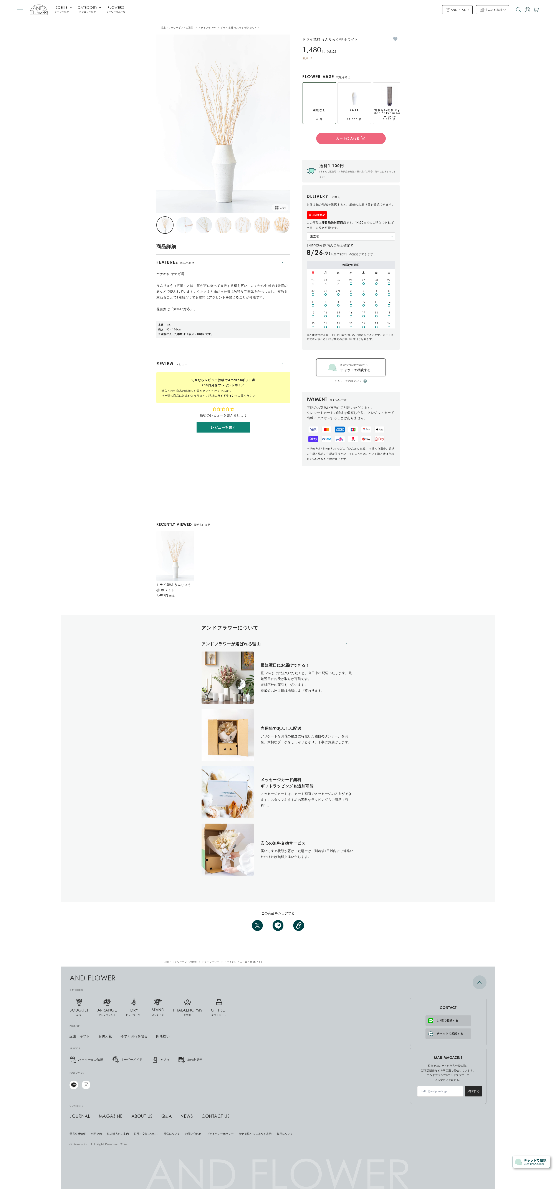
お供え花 (105, 1036)
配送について (172, 1133)
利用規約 (96, 1133)
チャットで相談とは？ (348, 381)
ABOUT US (142, 1116)
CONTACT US (216, 1116)
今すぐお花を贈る (134, 1036)
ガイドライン (226, 395)
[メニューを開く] (20, 9)
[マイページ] (527, 9)
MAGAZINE (111, 1116)
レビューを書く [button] (223, 427)
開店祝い (163, 1036)
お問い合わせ (193, 1133)
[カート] (536, 9)
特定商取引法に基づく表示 (255, 1133)
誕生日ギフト (80, 1036)
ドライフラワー (207, 27)
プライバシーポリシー (220, 1133)
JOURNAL (80, 1116)
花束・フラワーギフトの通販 (177, 27)
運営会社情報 (78, 1133)
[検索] (518, 9)
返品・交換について (146, 1133)
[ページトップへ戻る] (448, 982)
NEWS (186, 1116)
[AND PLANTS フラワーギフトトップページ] (39, 10)
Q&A (166, 1116)
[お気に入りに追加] (395, 39)
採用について (285, 1133)
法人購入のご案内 (118, 1133)
